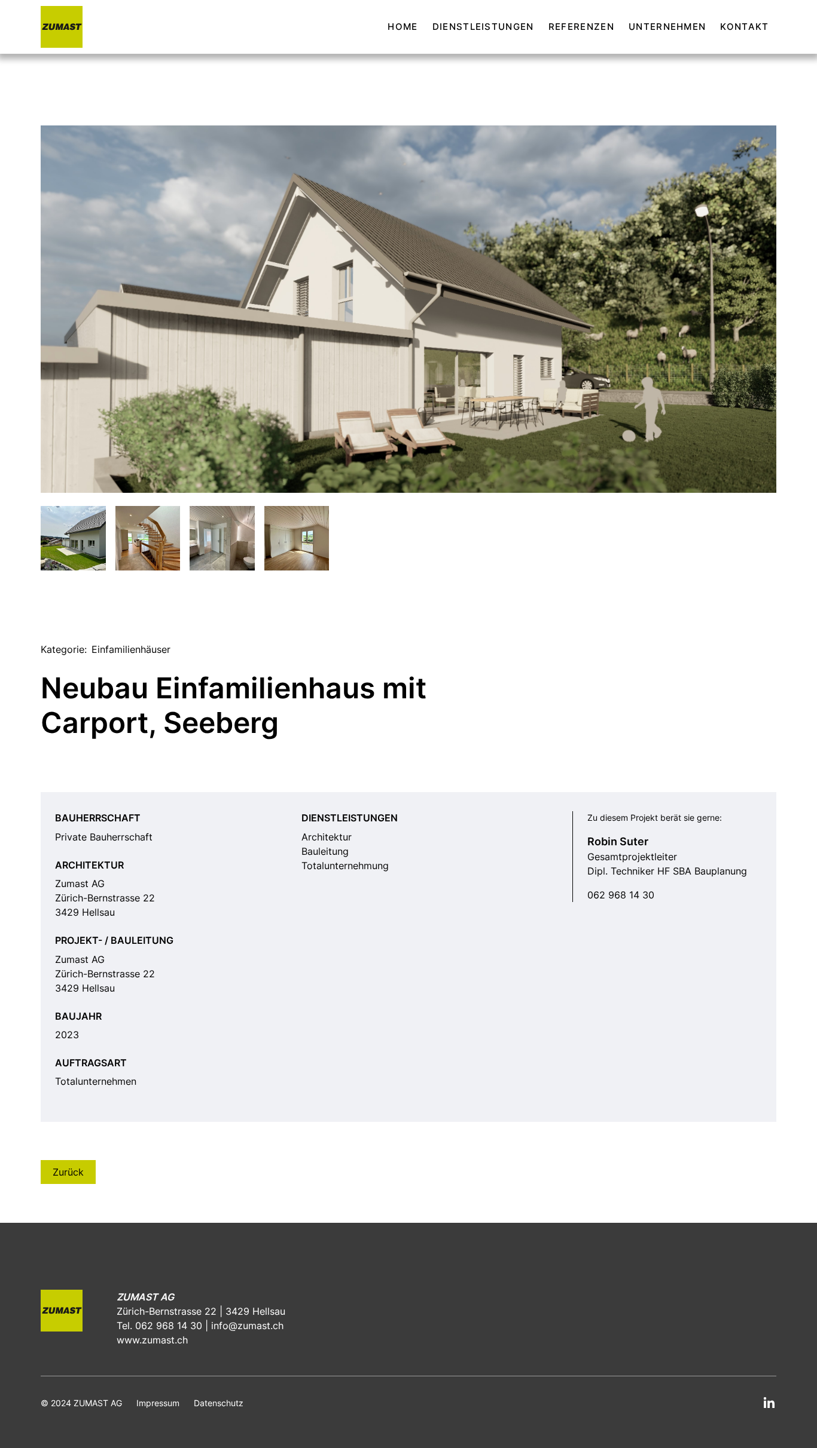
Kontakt (744, 26)
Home (402, 26)
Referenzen (581, 26)
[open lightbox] (408, 309)
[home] (62, 27)
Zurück (68, 1172)
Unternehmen (667, 26)
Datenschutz (218, 1403)
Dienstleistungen (483, 26)
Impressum (157, 1403)
